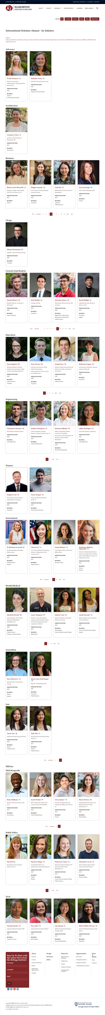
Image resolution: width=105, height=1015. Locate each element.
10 (65, 328)
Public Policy (9, 41)
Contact (34, 959)
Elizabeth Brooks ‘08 (14, 615)
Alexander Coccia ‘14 (86, 862)
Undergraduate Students (65, 970)
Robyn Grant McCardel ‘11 (16, 187)
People (48, 8)
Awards (33, 965)
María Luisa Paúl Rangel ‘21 (39, 680)
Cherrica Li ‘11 (36, 547)
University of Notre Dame (21, 1003)
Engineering (49, 40)
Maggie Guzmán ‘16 (38, 187)
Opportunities (68, 8)
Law (81, 40)
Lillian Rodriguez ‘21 (86, 428)
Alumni (48, 959)
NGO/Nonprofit (92, 40)
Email (9, 976)
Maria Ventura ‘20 (85, 800)
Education (43, 40)
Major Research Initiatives (65, 957)
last (72, 214)
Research (57, 8)
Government (61, 40)
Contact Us (26, 1007)
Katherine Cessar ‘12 (62, 862)
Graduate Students (66, 967)
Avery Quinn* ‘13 (61, 800)
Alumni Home (95, 19)
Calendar (79, 8)
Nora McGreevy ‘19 (14, 679)
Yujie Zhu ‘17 (35, 733)
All (62, 19)
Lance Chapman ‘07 (38, 615)
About (41, 8)
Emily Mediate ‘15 (61, 547)
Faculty (63, 964)
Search (97, 9)
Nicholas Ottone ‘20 (62, 300)
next (68, 214)
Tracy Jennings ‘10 (85, 187)
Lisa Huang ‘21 (60, 926)
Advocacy (8, 40)
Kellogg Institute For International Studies (16, 1005)
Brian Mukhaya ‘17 (13, 800)
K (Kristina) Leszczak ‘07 (16, 547)
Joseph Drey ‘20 (60, 364)
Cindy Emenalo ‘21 (85, 615)
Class (87, 19)
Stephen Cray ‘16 (13, 495)
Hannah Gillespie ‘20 (62, 428)
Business (21, 40)
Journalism (76, 40)
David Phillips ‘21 (85, 300)
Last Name (10, 969)
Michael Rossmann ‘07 (15, 249)
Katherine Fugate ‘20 (86, 364)
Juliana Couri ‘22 (61, 615)
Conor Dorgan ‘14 (37, 495)
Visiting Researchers (81, 959)
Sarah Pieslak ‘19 (37, 800)
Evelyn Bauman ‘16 (14, 78)
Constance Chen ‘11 (14, 135)
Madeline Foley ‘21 (37, 78)
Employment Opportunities (35, 969)
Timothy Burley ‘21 (14, 926)
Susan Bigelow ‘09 (13, 364)
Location (68, 19)
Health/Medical (69, 40)
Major (81, 19)
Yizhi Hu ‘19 (59, 187)
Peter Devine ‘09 (37, 364)
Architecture (14, 40)
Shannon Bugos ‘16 (38, 862)
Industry (75, 19)
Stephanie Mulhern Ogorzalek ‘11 (86, 548)
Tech (14, 41)
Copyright (8, 1003)
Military (85, 40)
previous (38, 214)
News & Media (89, 8)
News (93, 960)
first (33, 214)
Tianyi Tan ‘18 (12, 733)
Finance (55, 40)
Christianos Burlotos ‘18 (15, 428)
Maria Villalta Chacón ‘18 (88, 926)
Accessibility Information (12, 1009)
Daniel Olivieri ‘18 (13, 300)
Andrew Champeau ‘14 (39, 428)
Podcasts (94, 963)
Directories (50, 956)
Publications (64, 961)
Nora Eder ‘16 (36, 926)
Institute (34, 956)
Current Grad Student (34, 40)
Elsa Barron (11, 862)
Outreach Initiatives (37, 962)
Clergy (26, 40)
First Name (10, 963)
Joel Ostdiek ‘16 (36, 300)
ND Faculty (79, 956)
